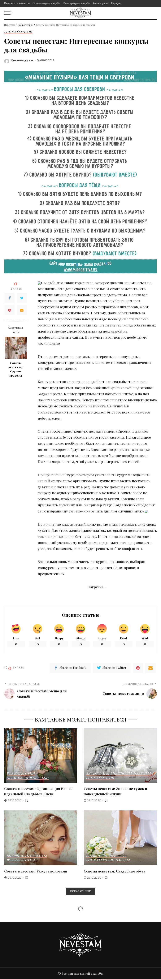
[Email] (22, 310)
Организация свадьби (28, 778)
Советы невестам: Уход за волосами (35, 871)
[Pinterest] (10, 310)
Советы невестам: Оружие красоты (15, 369)
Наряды (123, 860)
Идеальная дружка (22, 60)
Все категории (18, 32)
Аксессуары (97, 773)
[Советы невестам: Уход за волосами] (40, 837)
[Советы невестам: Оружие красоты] (16, 348)
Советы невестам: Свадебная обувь (114, 871)
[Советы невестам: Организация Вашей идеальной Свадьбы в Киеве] (40, 755)
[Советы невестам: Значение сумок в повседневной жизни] (120, 755)
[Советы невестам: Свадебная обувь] (120, 837)
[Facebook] (10, 298)
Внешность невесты (130, 773)
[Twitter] (22, 298)
